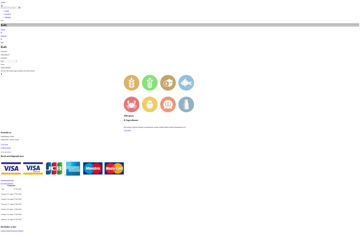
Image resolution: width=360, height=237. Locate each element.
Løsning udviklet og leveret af (12, 231)
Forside (3, 29)
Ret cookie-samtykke (7, 183)
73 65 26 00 (127, 130)
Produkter (4, 36)
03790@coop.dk (6, 148)
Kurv (2, 20)
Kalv (2, 42)
